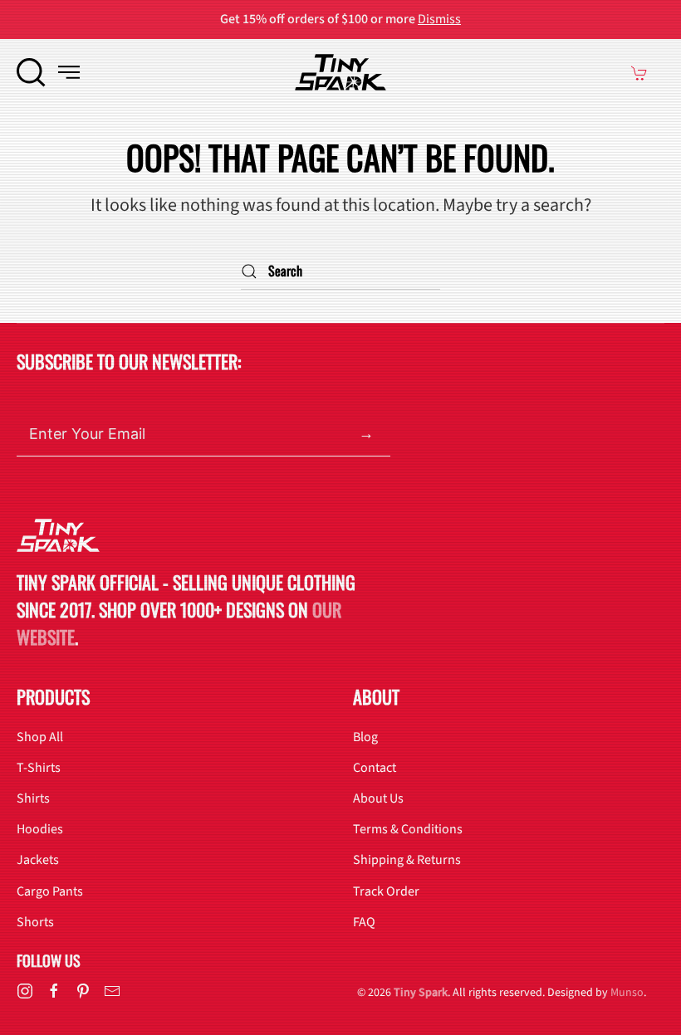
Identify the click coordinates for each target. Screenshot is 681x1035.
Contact (374, 768)
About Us (378, 798)
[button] (31, 72)
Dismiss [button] (439, 19)
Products (53, 696)
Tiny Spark (421, 992)
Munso (627, 992)
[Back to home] (340, 72)
